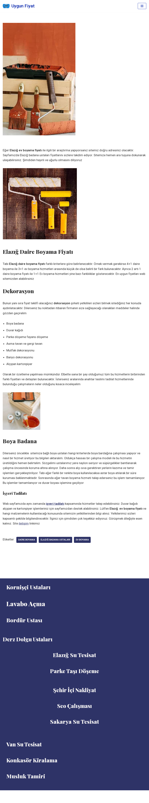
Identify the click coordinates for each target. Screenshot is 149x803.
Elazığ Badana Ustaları (55, 539)
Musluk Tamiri (25, 776)
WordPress (79, 794)
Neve (66, 794)
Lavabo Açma (25, 603)
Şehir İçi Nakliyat (74, 690)
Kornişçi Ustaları (28, 587)
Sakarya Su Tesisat (74, 721)
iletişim (24, 523)
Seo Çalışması (74, 705)
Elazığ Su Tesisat (74, 655)
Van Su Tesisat (24, 744)
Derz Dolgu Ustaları (28, 639)
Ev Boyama (82, 539)
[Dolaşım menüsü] (142, 6)
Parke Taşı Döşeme (74, 671)
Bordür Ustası (24, 620)
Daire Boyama (26, 539)
